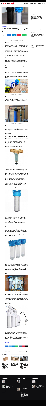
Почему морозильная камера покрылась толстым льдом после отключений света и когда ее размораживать (37, 23)
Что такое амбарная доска (24, 389)
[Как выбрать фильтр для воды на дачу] (15, 15)
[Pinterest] (2, 45)
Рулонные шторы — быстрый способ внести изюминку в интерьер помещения (10, 391)
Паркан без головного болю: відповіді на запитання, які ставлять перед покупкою (5, 366)
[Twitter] (2, 43)
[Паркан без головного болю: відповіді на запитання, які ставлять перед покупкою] (6, 358)
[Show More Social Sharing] (27, 35)
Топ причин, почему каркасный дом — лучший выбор (14, 364)
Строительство (31, 3)
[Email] (2, 55)
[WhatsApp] (2, 52)
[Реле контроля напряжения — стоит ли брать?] (3, 386)
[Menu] (1, 3)
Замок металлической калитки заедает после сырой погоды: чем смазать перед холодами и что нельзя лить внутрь (37, 11)
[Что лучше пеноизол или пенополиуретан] (33, 381)
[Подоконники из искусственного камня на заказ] (33, 386)
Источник (7, 342)
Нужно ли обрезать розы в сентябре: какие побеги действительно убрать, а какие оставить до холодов (37, 40)
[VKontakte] (2, 48)
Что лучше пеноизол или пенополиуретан (40, 381)
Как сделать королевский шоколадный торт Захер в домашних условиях (24, 394)
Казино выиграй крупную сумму (39, 390)
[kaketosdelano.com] (12, 3)
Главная (24, 3)
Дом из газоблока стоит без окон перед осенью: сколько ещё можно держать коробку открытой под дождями (24, 366)
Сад (42, 3)
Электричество (35, 3)
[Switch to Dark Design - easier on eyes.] (42, 3)
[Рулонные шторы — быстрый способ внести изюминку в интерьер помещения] (3, 390)
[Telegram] (2, 50)
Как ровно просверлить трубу (22, 351)
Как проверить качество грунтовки (9, 381)
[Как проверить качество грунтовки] (3, 381)
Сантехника (39, 3)
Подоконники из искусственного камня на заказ (40, 386)
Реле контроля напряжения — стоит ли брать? (10, 386)
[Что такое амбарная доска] (18, 389)
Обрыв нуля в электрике (9, 351)
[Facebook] (2, 41)
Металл (44, 3)
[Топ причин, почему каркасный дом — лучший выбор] (15, 358)
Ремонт (27, 3)
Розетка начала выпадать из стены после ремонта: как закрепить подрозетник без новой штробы (37, 17)
